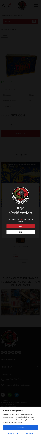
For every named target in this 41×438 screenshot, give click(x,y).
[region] (20, 422)
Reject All (29, 434)
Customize (10, 434)
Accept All (20, 427)
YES (20, 226)
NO (20, 232)
